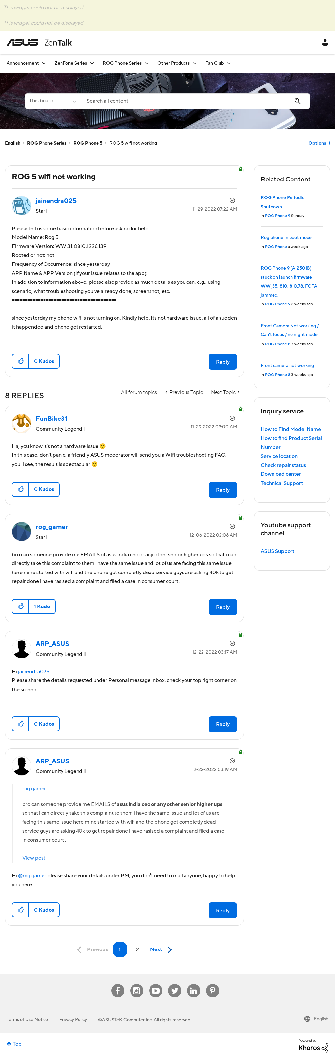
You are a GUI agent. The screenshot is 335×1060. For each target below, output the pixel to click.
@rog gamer (32, 875)
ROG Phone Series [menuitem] (122, 63)
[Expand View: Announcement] (44, 63)
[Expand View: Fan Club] (228, 63)
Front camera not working (287, 365)
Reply (223, 362)
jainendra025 (34, 671)
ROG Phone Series (46, 143)
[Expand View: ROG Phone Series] (146, 63)
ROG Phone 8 (277, 344)
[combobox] (195, 101)
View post (33, 858)
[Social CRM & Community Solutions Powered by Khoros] (313, 1046)
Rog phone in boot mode (286, 238)
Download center (281, 474)
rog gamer (34, 788)
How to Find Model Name (291, 429)
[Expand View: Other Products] (194, 63)
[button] (20, 361)
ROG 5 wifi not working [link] (133, 143)
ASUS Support (277, 551)
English (12, 143)
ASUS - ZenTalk (39, 42)
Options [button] (317, 143)
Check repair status (283, 465)
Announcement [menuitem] (23, 63)
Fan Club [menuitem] (214, 63)
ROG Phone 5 (87, 143)
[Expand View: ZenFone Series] (92, 63)
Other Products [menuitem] (173, 63)
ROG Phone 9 (277, 216)
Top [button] (17, 1044)
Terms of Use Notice (27, 1020)
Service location (279, 456)
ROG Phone (276, 246)
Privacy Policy (73, 1020)
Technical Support (282, 483)
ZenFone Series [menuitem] (71, 63)
